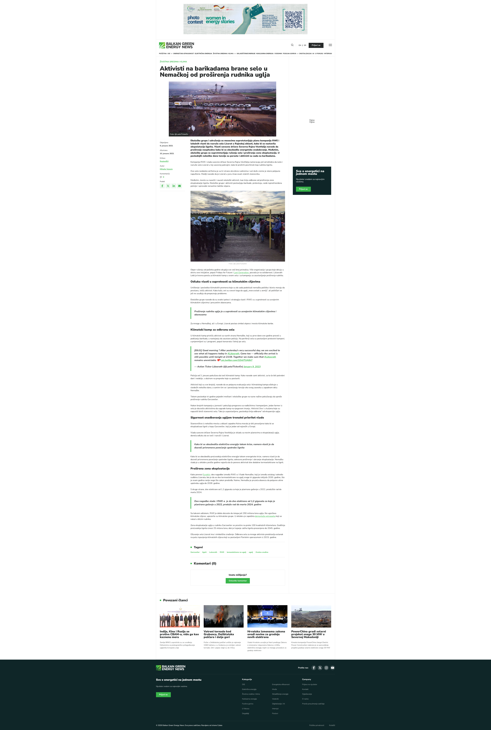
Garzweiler (195, 552)
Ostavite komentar (238, 580)
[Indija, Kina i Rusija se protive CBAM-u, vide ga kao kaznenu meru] (180, 616)
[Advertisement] (312, 120)
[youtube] (332, 667)
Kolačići (332, 725)
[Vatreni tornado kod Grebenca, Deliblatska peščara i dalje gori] (224, 616)
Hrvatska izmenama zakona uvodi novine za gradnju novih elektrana (266, 634)
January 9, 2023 (252, 366)
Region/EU (164, 161)
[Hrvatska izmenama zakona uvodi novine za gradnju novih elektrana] (267, 616)
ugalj (251, 552)
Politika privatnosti (316, 725)
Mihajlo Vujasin (166, 169)
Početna (163, 53)
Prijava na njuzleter (309, 684)
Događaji (245, 713)
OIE (169, 53)
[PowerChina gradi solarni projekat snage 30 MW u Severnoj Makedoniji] (311, 616)
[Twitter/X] (168, 185)
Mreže (274, 689)
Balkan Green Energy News (173, 725)
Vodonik (278, 53)
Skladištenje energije (246, 53)
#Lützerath (233, 353)
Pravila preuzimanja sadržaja (313, 704)
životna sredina (262, 552)
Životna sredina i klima (223, 53)
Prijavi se (316, 45)
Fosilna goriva (289, 53)
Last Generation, (241, 272)
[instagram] (326, 667)
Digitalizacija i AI (306, 53)
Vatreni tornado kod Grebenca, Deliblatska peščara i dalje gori (219, 634)
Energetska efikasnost (183, 53)
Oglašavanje (307, 694)
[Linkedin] (173, 185)
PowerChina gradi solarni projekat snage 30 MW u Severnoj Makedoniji (308, 634)
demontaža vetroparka (265, 516)
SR (305, 45)
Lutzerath (213, 552)
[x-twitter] (320, 667)
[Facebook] (162, 185)
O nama (305, 699)
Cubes (219, 725)
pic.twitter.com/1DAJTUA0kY (236, 360)
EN (300, 45)
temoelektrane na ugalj (236, 552)
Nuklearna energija (265, 53)
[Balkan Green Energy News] (176, 45)
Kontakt (305, 689)
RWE (222, 552)
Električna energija (203, 53)
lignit (204, 552)
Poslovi (275, 713)
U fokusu (319, 53)
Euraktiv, (207, 474)
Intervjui (328, 53)
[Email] (179, 185)
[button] (292, 45)
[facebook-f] (313, 667)
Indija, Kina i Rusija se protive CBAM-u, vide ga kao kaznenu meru (179, 634)
